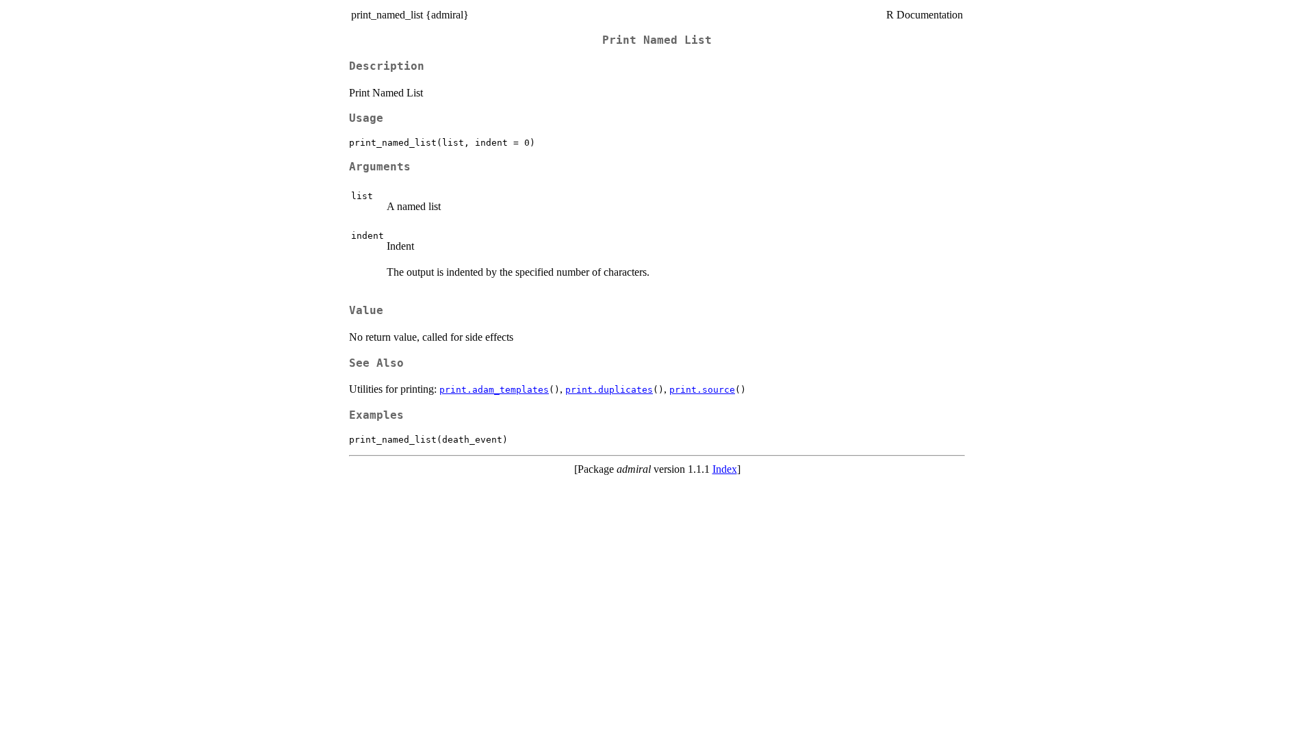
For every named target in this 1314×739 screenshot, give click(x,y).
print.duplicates (609, 390)
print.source (702, 390)
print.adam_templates (494, 390)
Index (724, 469)
